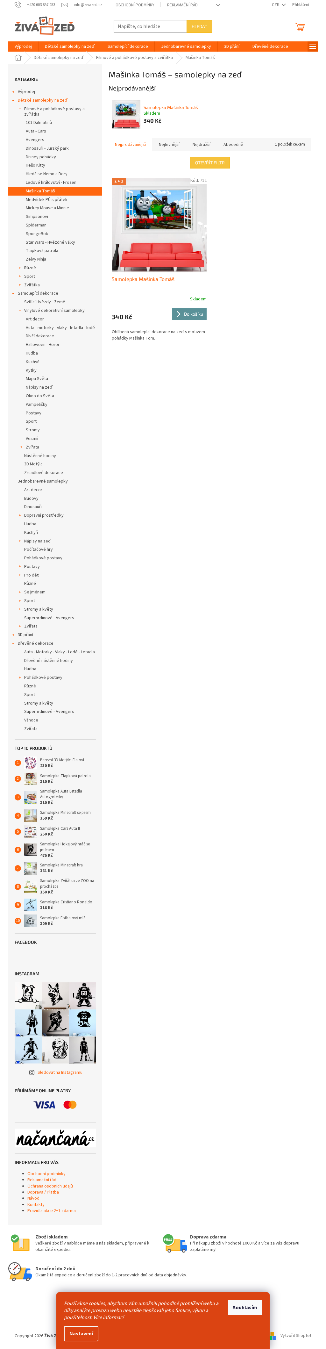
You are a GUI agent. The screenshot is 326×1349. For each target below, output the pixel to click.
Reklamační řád (182, 5)
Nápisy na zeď (39, 387)
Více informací (108, 1317)
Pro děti (31, 575)
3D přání (25, 635)
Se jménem (35, 592)
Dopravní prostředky (44, 515)
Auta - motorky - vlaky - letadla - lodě (60, 328)
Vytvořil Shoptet (295, 1336)
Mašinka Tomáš (40, 191)
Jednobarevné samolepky (43, 481)
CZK (276, 5)
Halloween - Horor (43, 344)
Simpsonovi (37, 216)
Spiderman (36, 225)
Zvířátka (32, 285)
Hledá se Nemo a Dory (46, 174)
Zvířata (32, 447)
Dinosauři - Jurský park (47, 148)
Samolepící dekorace (38, 293)
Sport (29, 276)
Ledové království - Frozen (51, 182)
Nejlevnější (169, 144)
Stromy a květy (38, 609)
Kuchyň (32, 362)
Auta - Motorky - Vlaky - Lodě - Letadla (59, 652)
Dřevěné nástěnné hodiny (48, 660)
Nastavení (81, 1333)
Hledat (199, 26)
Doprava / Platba (43, 1192)
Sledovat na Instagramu (60, 1072)
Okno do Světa (40, 396)
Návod (33, 1198)
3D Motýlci (34, 464)
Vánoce (31, 720)
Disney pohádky (41, 157)
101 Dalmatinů (39, 122)
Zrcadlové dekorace (43, 473)
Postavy (33, 413)
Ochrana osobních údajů (50, 1186)
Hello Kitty (35, 165)
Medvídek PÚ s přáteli (46, 200)
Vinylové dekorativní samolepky (54, 310)
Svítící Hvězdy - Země (44, 302)
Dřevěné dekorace (35, 643)
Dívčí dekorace (40, 336)
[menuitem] (23, 46)
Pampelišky (36, 404)
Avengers (35, 140)
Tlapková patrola (42, 251)
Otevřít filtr (210, 162)
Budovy (31, 498)
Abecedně (233, 144)
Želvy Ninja (36, 259)
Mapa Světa (37, 379)
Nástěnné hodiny (40, 456)
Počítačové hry (38, 549)
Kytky (31, 370)
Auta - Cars (36, 131)
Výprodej (26, 92)
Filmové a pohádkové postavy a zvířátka (54, 112)
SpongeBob (37, 234)
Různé (30, 268)
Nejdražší (201, 144)
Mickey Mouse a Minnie (47, 208)
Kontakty (36, 1205)
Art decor (35, 319)
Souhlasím (245, 1307)
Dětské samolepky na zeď (42, 100)
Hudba (32, 353)
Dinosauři (33, 507)
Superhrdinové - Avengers (49, 618)
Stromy (33, 430)
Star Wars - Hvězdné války (50, 242)
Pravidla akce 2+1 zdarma (51, 1211)
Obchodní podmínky (135, 5)
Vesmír (32, 438)
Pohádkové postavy (43, 558)
